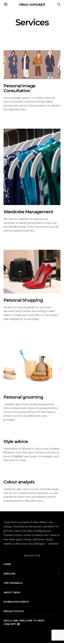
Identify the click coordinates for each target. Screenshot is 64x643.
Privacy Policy (14, 611)
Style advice (16, 441)
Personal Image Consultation (19, 88)
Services (9, 573)
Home (7, 564)
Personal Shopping (23, 300)
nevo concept (32, 4)
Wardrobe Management (28, 211)
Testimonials (13, 582)
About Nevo (12, 592)
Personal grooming (23, 397)
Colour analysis (19, 481)
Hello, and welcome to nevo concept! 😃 (24, 622)
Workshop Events (16, 601)
